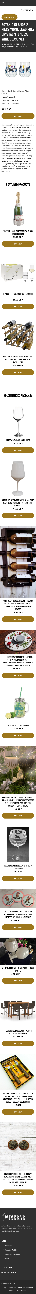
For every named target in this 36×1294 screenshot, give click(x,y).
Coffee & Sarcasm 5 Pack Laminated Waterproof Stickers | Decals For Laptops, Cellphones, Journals (18, 914)
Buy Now (18, 116)
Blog (7, 1258)
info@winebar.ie (7, 3)
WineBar (8, 1246)
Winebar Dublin (11, 1250)
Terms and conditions (25, 1288)
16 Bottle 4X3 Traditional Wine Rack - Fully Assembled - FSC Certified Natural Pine (18, 359)
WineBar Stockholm (12, 1254)
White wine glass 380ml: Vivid (18, 440)
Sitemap (24, 1290)
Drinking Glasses (17, 91)
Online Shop (9, 17)
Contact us (12, 1288)
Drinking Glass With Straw (18, 725)
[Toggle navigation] (4, 10)
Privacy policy (14, 1290)
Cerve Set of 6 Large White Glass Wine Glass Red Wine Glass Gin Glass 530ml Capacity (18, 503)
